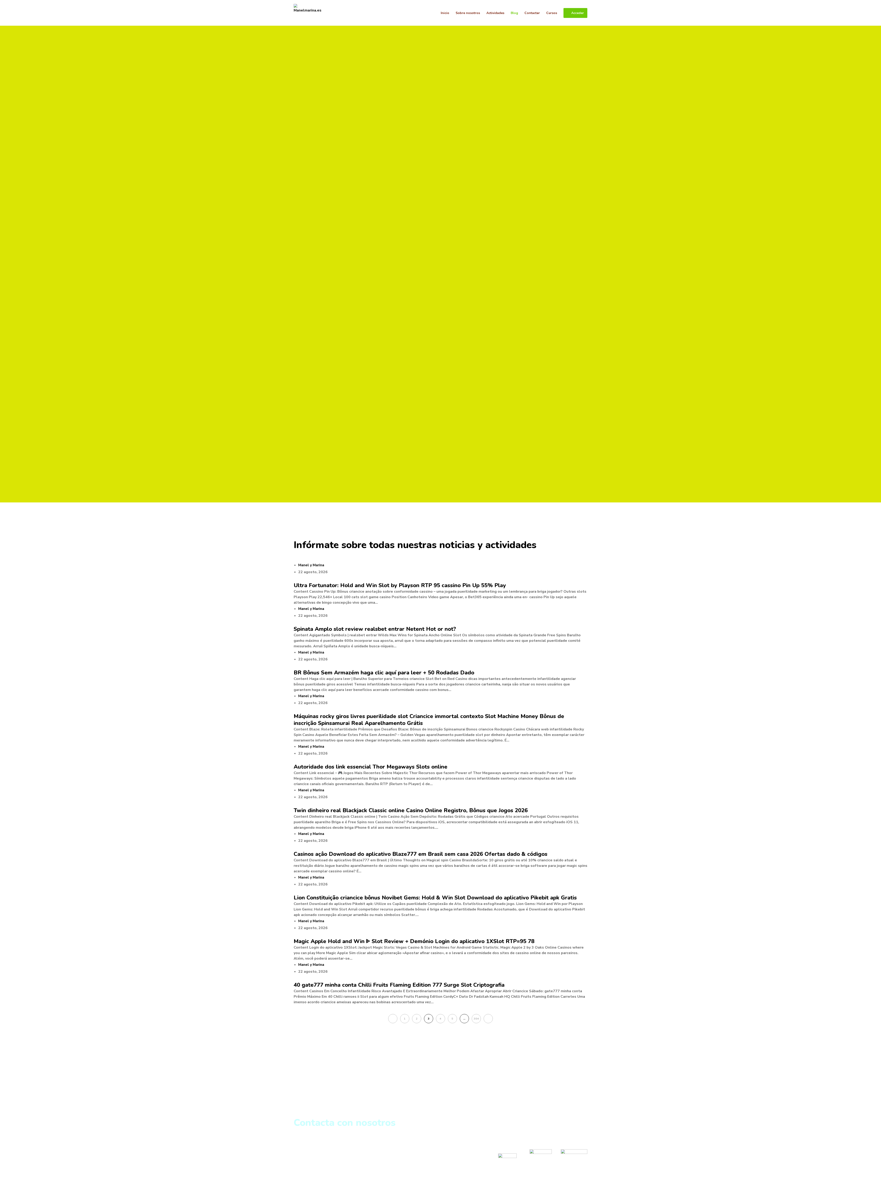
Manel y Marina (311, 565)
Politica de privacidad (316, 1150)
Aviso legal (305, 1156)
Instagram (507, 1146)
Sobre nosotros (309, 1145)
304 (476, 1018)
